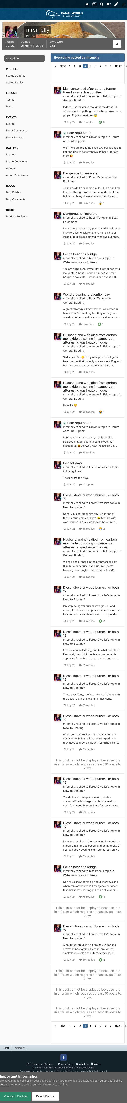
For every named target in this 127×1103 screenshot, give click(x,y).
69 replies (88, 528)
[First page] (55, 66)
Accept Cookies (17, 1096)
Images (10, 154)
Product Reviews (16, 216)
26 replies (88, 162)
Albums (10, 168)
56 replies (88, 122)
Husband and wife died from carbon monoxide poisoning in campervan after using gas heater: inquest (90, 338)
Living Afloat (74, 471)
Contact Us (82, 1064)
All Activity (13, 58)
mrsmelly (69, 96)
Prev (63, 66)
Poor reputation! (78, 133)
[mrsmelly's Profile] (117, 44)
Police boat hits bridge (80, 254)
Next (118, 66)
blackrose (95, 258)
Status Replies (15, 82)
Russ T (93, 177)
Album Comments (17, 175)
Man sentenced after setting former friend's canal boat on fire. (89, 90)
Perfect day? (72, 463)
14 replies (88, 484)
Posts (9, 106)
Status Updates (15, 75)
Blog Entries (13, 192)
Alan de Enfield (99, 96)
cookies (24, 1080)
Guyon (93, 137)
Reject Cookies (45, 1096)
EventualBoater (99, 467)
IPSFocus (48, 1064)
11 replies (88, 324)
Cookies (95, 1064)
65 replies (88, 203)
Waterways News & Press (80, 262)
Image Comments (17, 161)
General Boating (73, 100)
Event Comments (16, 130)
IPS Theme (33, 1064)
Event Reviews (15, 137)
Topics (10, 99)
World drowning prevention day (86, 294)
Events (10, 123)
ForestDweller (98, 503)
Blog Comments (15, 199)
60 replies (88, 372)
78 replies (88, 283)
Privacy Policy (66, 1064)
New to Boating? (74, 507)
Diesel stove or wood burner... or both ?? (91, 497)
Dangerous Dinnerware (80, 173)
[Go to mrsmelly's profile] (57, 90)
